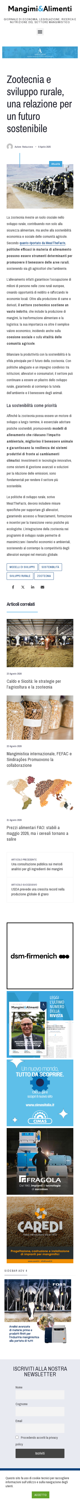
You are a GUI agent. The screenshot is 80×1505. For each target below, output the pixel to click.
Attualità (55, 163)
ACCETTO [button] (40, 1495)
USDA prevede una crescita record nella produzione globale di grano (37, 890)
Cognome (22, 1404)
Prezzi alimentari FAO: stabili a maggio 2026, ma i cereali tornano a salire (37, 833)
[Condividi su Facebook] (13, 587)
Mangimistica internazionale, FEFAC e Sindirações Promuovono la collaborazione (39, 759)
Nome (19, 1387)
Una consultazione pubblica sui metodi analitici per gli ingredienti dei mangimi (37, 865)
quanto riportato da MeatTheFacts (42, 242)
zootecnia (44, 576)
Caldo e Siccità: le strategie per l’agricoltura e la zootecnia (34, 684)
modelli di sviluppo (22, 567)
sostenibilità (50, 567)
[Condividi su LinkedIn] (32, 587)
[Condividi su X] (23, 587)
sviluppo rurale (20, 576)
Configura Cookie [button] (17, 1495)
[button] (40, 31)
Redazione (27, 146)
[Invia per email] (42, 587)
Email (19, 1421)
